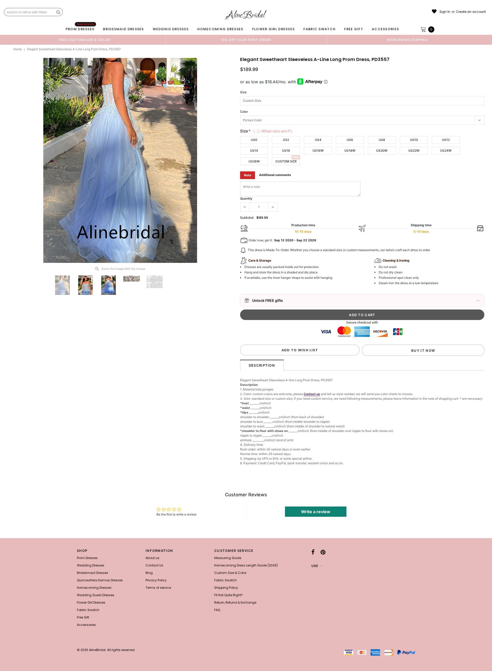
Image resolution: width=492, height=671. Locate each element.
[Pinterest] (323, 552)
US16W (318, 150)
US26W (254, 161)
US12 (446, 140)
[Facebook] (313, 552)
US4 (318, 140)
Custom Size (286, 161)
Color (244, 111)
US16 (286, 150)
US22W (413, 150)
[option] (84, 40)
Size (243, 92)
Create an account (471, 12)
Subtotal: (247, 217)
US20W (381, 150)
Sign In (444, 12)
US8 (382, 140)
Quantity (246, 198)
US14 (254, 150)
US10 (414, 140)
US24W (446, 150)
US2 (286, 140)
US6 (350, 140)
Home (17, 49)
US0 (254, 140)
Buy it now (423, 350)
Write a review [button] (315, 511)
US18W (349, 150)
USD (314, 565)
